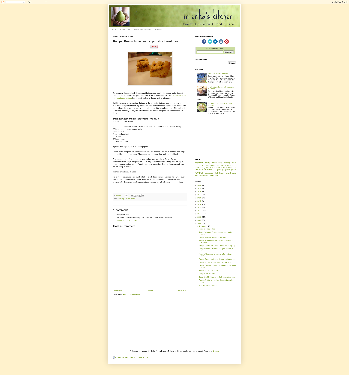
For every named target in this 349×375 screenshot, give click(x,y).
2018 (199, 192)
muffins (209, 170)
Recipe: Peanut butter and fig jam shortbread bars (217, 259)
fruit (223, 167)
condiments (214, 165)
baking (121, 199)
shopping (222, 173)
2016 (199, 198)
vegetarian (213, 175)
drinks (229, 165)
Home (113, 29)
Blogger (216, 351)
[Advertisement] (215, 137)
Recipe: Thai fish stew (207, 274)
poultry (227, 170)
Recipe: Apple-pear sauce (208, 271)
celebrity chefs (230, 163)
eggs (234, 165)
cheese (198, 165)
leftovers (198, 170)
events (208, 168)
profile (233, 170)
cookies (127, 199)
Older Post (182, 290)
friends (218, 168)
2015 (199, 201)
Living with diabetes (142, 29)
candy (220, 163)
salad (216, 173)
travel (201, 175)
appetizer (199, 163)
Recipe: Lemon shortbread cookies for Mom (215, 262)
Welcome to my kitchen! (207, 285)
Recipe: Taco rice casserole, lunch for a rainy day (217, 246)
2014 (199, 204)
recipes (133, 199)
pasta (219, 170)
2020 (199, 185)
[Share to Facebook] (140, 195)
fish (213, 168)
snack (228, 173)
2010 (199, 217)
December (203, 226)
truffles (205, 175)
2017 (199, 195)
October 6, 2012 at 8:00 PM (127, 221)
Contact (158, 29)
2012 (199, 211)
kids (234, 168)
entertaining (200, 167)
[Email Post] (126, 195)
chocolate (206, 165)
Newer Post (118, 290)
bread (214, 163)
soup (234, 173)
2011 (199, 214)
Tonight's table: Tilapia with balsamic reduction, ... (217, 277)
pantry (215, 170)
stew (196, 175)
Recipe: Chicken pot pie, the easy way (213, 237)
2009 (199, 220)
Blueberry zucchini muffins (218, 74)
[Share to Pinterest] (142, 195)
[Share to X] (137, 195)
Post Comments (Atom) (131, 294)
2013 (199, 208)
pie (223, 170)
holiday (229, 167)
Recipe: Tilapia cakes (207, 229)
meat (204, 170)
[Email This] (132, 195)
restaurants (209, 173)
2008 (199, 223)
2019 (199, 188)
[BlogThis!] (135, 195)
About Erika (125, 29)
